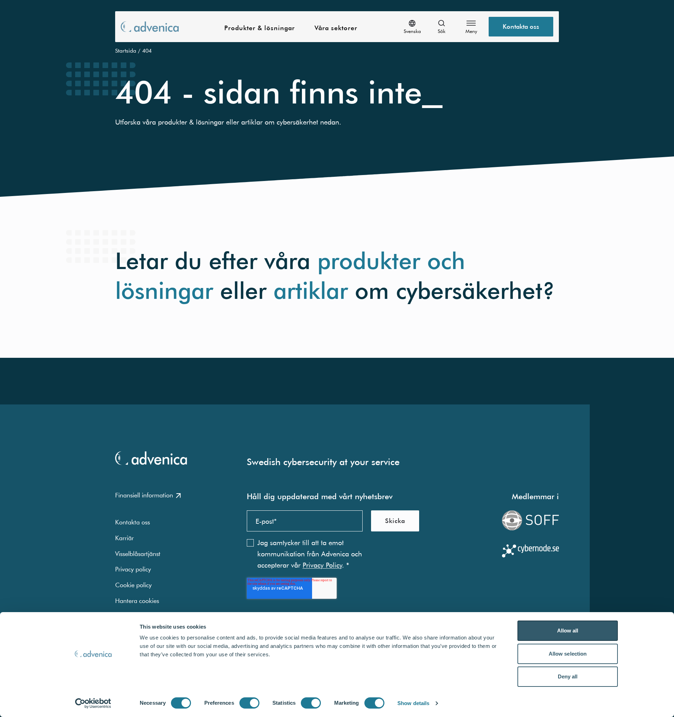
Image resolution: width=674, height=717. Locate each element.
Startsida (125, 50)
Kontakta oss (521, 26)
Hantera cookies (137, 601)
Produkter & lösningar (259, 28)
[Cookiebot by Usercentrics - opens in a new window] (93, 703)
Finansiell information (144, 495)
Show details (413, 703)
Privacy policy (133, 569)
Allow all (568, 631)
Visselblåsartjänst (137, 554)
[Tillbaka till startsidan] (150, 26)
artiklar (310, 290)
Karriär (124, 538)
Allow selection (568, 654)
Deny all (568, 676)
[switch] (249, 703)
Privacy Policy (322, 565)
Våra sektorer (336, 28)
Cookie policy (133, 585)
